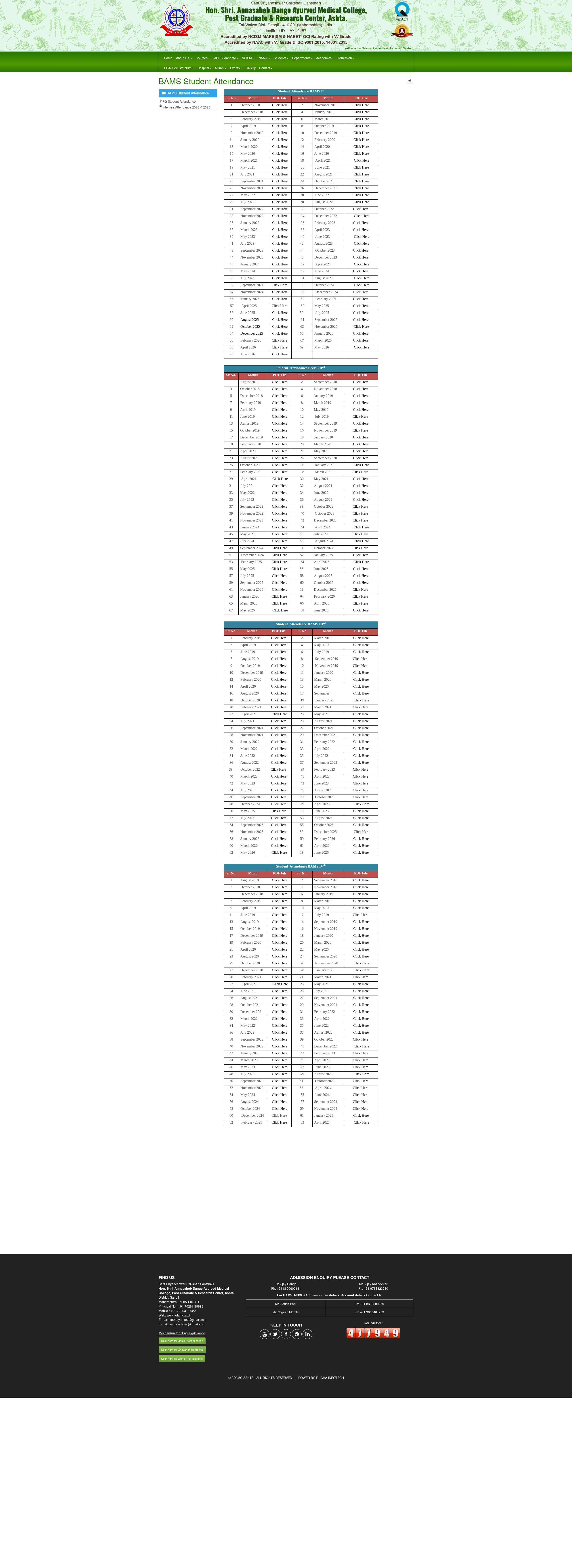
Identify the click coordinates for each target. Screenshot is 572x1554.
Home (168, 58)
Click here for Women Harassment (182, 1358)
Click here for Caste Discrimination (182, 1341)
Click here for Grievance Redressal (182, 1350)
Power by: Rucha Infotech (321, 1377)
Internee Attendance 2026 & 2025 (186, 107)
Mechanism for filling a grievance (182, 1333)
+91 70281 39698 (190, 1306)
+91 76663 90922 (183, 1310)
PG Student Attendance (179, 101)
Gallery (251, 68)
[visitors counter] (373, 1332)
